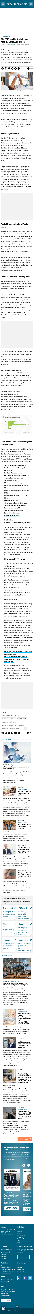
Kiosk (7, 1281)
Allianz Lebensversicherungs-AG (15, 465)
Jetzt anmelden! (6, 1300)
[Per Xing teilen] (15, 68)
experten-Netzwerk (6, 1267)
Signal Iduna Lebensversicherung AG (16, 503)
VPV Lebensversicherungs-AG (14, 510)
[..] (25, 728)
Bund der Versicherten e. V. (13, 473)
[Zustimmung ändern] (3, 1309)
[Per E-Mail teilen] (2, 68)
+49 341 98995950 (8, 1234)
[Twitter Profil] (30, 1278)
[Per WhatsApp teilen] (9, 68)
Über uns (3, 1266)
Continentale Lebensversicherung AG (16, 475)
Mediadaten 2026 (23, 1257)
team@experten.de (10, 1269)
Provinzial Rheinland (11, 500)
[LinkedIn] (19, 1278)
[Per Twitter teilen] (18, 68)
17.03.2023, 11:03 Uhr (14, 44)
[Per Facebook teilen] (12, 68)
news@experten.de (6, 1273)
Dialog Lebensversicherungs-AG (14, 483)
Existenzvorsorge (5, 36)
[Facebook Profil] (25, 1278)
